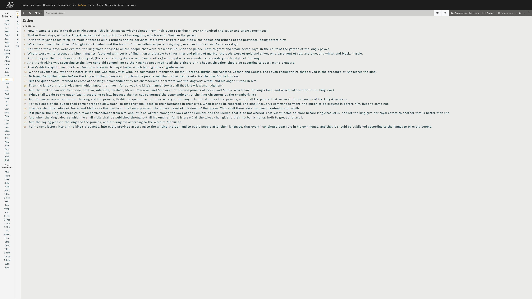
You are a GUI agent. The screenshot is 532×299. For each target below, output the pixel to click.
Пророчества (63, 5)
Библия (82, 5)
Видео (99, 5)
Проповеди (49, 5)
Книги (91, 5)
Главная (24, 5)
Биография (35, 5)
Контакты (131, 5)
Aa (520, 13)
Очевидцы (110, 5)
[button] (38, 13)
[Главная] (9, 5)
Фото (120, 5)
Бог (74, 5)
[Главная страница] (30, 13)
